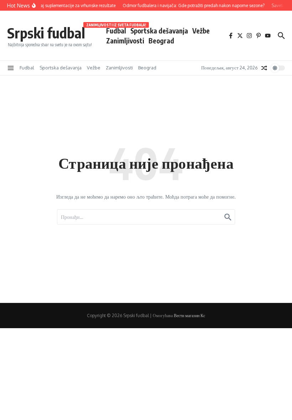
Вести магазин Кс (189, 315)
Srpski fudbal (46, 33)
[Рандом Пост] (264, 68)
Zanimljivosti (125, 40)
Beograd (161, 40)
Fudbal (116, 30)
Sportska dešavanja (159, 30)
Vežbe (201, 30)
